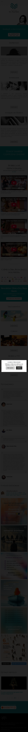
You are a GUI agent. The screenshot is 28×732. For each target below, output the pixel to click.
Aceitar (19, 368)
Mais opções (10, 368)
